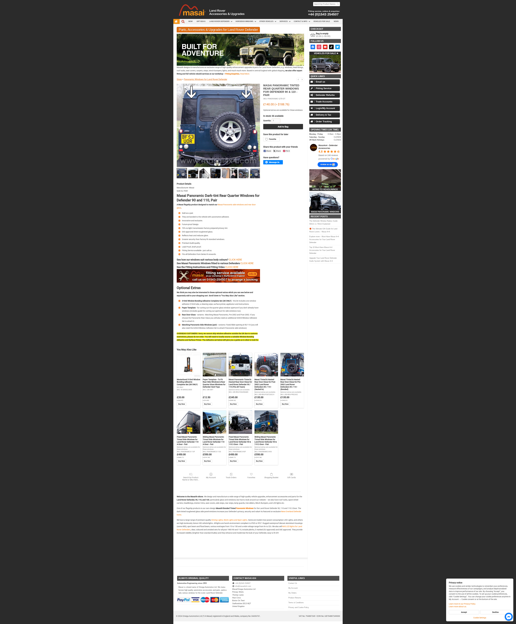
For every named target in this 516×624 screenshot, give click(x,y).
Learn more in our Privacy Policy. (462, 604)
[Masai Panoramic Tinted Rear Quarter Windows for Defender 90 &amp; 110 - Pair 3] (215, 173)
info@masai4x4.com (243, 586)
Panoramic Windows (244, 508)
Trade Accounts (324, 101)
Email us (320, 82)
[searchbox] (326, 4)
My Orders (292, 593)
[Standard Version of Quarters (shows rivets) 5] (244, 173)
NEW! (190, 21)
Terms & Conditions (296, 603)
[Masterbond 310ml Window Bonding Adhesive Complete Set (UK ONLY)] (188, 364)
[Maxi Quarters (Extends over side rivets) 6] (255, 173)
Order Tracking (324, 121)
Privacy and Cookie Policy (298, 607)
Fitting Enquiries (232, 74)
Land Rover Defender (219, 21)
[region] (240, 50)
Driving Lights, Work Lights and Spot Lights (229, 520)
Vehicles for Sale (321, 21)
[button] (240, 50)
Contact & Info (300, 21)
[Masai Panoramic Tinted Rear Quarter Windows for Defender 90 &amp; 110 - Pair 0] (182, 173)
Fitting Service (323, 88)
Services (284, 21)
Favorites (251, 477)
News (336, 21)
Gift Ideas (201, 21)
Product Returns (294, 598)
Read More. (245, 74)
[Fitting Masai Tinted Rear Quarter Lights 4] (230, 173)
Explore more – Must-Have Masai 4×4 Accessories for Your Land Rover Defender (324, 239)
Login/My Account (325, 108)
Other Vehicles (266, 21)
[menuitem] (298, 79)
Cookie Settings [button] (479, 618)
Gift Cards (291, 477)
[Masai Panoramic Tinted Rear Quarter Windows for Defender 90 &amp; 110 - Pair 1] (193, 173)
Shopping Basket (271, 477)
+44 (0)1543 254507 (323, 14)
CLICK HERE (235, 259)
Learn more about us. (458, 606)
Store (179, 79)
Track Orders (231, 477)
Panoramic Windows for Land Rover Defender (205, 79)
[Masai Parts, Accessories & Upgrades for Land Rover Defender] (258, 18)
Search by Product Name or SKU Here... (190, 478)
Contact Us (292, 583)
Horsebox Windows (244, 21)
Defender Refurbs (325, 95)
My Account (211, 477)
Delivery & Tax (323, 115)
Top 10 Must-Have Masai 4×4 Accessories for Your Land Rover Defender (322, 250)
